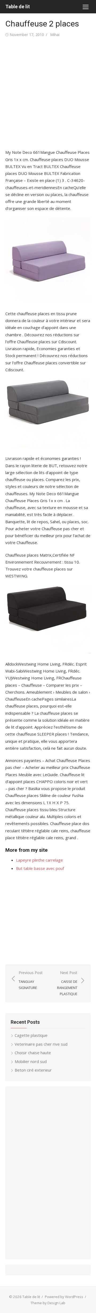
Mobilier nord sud (31, 1061)
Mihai (54, 34)
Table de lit (17, 6)
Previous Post (31, 980)
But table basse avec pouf (40, 868)
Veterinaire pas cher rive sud (41, 1044)
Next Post (67, 983)
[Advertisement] (48, 93)
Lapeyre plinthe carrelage (39, 860)
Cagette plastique (31, 1035)
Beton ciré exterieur (33, 1070)
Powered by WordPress (64, 1296)
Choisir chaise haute (33, 1052)
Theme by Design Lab (48, 1302)
